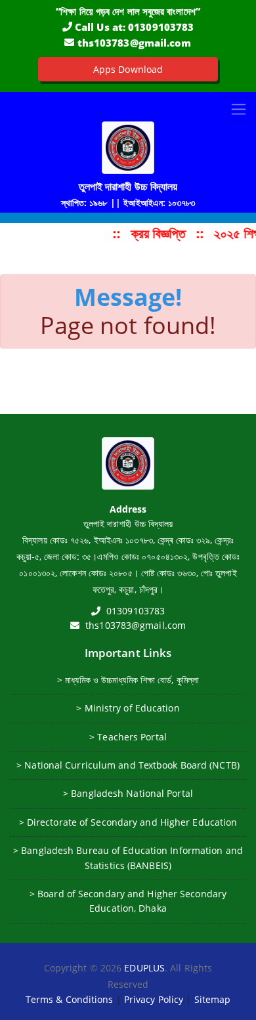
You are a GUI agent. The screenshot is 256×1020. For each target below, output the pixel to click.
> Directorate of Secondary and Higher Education (128, 822)
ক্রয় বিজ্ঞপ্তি (158, 233)
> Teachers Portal (128, 737)
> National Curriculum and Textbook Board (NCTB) (128, 765)
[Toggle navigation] (238, 109)
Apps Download (128, 69)
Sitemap (212, 999)
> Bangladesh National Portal (128, 793)
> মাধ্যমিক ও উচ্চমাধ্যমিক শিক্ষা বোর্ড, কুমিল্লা (128, 679)
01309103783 (161, 26)
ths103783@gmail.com (134, 42)
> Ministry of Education (127, 708)
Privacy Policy (153, 999)
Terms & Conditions (70, 999)
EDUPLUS (144, 968)
